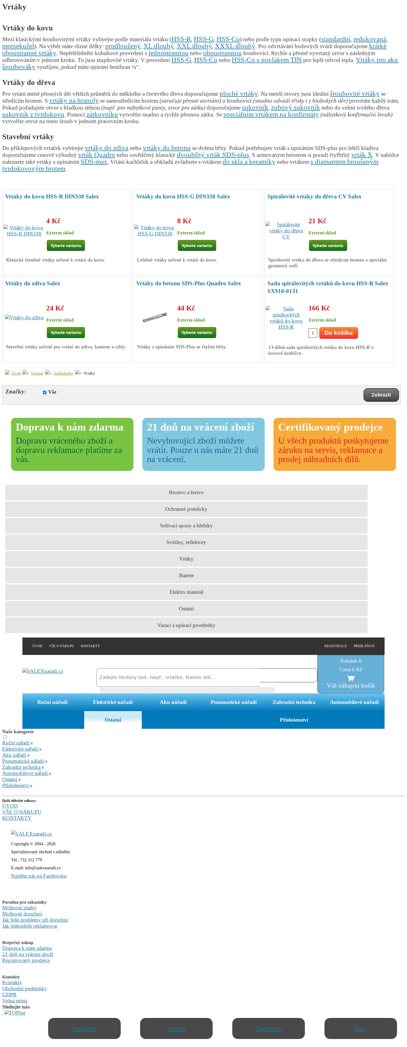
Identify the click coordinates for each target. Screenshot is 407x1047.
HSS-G (204, 39)
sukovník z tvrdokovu (33, 114)
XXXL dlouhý (235, 46)
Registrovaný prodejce (26, 960)
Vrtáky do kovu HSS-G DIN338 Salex (183, 196)
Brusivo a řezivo (186, 492)
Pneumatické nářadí (234, 702)
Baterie (186, 575)
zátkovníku (102, 114)
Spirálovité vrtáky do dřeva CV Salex (314, 196)
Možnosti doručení (22, 914)
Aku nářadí (173, 702)
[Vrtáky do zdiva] (24, 318)
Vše (52, 392)
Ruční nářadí (52, 702)
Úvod (16, 373)
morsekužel (18, 46)
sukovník (255, 107)
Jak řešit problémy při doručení (35, 920)
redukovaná (369, 39)
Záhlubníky (63, 373)
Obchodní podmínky (24, 988)
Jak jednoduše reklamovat (29, 926)
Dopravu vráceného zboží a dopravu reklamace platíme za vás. (69, 450)
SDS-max (94, 161)
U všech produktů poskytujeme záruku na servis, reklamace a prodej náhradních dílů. (333, 450)
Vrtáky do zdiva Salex (32, 283)
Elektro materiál (186, 592)
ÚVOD (37, 646)
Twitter (177, 1028)
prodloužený (123, 46)
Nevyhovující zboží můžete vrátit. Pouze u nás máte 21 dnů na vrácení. (202, 450)
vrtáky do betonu (167, 147)
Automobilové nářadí (354, 702)
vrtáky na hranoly (74, 100)
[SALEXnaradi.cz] (31, 834)
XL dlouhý (158, 46)
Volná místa (14, 1001)
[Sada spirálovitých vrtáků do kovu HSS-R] (286, 318)
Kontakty (12, 982)
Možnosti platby (19, 908)
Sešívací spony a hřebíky (186, 525)
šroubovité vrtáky (355, 93)
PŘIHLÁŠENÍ (364, 646)
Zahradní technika (294, 702)
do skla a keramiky (249, 161)
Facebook (268, 1028)
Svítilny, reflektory (186, 542)
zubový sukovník (295, 107)
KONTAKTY (90, 646)
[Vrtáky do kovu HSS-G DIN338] (155, 231)
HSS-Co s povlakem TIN (267, 59)
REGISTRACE (335, 646)
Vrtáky (186, 559)
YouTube (84, 1028)
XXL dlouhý (194, 46)
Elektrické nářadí (113, 702)
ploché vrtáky (239, 93)
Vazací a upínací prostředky (186, 625)
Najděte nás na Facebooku (39, 876)
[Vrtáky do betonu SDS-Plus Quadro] (155, 317)
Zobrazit (381, 395)
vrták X (361, 154)
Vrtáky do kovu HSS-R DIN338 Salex (52, 196)
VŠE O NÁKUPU (61, 646)
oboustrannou (222, 52)
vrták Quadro (96, 154)
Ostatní (37, 373)
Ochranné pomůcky (186, 509)
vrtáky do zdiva (106, 147)
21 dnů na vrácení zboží (27, 954)
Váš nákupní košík (351, 685)
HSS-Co (228, 39)
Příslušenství (294, 720)
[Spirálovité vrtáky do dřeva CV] (286, 231)
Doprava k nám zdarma (27, 948)
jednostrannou (168, 52)
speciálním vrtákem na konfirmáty (271, 114)
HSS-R (181, 39)
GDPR (9, 994)
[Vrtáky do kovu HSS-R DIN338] (24, 231)
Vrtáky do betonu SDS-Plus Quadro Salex (188, 283)
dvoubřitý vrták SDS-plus (213, 154)
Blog (360, 1028)
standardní (336, 39)
